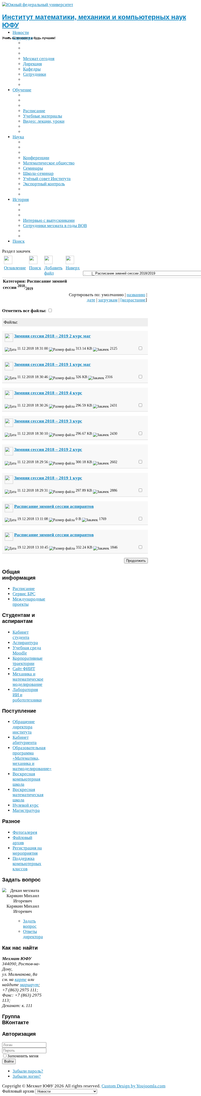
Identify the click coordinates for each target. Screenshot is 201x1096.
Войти (9, 1061)
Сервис (24, 593)
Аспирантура (25, 642)
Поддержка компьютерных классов (27, 863)
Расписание (24, 588)
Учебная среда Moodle (27, 650)
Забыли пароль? (28, 1071)
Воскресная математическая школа (28, 794)
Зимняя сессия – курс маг (52, 335)
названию (136, 294)
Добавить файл (53, 270)
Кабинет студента (21, 635)
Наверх (73, 267)
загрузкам (108, 299)
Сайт (24, 668)
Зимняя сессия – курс (48, 392)
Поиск (35, 267)
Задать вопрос (30, 924)
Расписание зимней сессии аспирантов (54, 506)
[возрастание (133, 299)
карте (21, 979)
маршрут (29, 984)
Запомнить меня (22, 1055)
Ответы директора (33, 934)
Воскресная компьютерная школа (26, 779)
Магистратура (26, 810)
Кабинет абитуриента (25, 740)
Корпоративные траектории (28, 661)
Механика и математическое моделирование (28, 679)
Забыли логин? (27, 1076)
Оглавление (15, 267)
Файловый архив (22, 840)
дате (91, 299)
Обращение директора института (24, 727)
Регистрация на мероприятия (27, 850)
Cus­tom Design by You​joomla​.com (133, 1085)
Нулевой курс (26, 805)
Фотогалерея (25, 832)
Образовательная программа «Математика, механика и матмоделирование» (32, 758)
